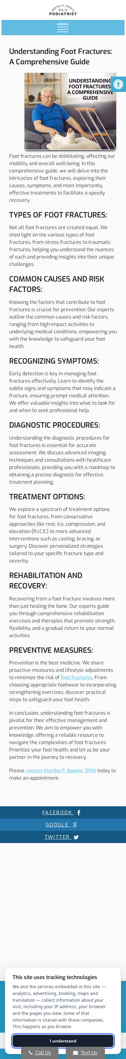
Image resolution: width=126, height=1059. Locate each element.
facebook (58, 812)
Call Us (42, 1053)
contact (61, 770)
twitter (58, 837)
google (58, 825)
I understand (63, 1040)
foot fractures (76, 677)
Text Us (88, 1053)
